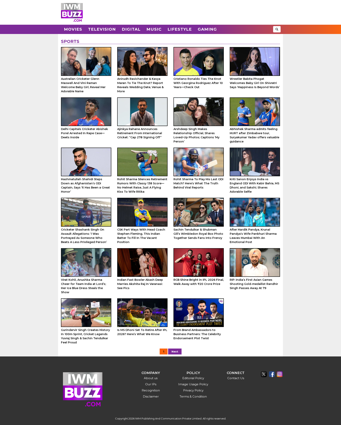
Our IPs (150, 384)
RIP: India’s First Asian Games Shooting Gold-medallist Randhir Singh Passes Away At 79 (254, 284)
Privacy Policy (193, 390)
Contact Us (235, 378)
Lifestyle (180, 29)
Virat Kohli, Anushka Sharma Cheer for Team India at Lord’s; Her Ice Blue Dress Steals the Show (83, 286)
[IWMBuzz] (72, 12)
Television (102, 29)
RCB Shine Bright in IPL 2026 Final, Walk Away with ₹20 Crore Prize (198, 282)
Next (174, 351)
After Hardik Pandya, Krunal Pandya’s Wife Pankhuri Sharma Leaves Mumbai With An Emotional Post (253, 236)
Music (154, 29)
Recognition (151, 390)
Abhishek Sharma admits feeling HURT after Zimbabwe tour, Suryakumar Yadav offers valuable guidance (254, 135)
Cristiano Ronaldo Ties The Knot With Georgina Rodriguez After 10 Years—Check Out (198, 83)
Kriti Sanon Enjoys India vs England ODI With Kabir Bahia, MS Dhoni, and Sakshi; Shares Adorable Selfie (254, 185)
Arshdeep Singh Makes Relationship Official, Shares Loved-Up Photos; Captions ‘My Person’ (196, 135)
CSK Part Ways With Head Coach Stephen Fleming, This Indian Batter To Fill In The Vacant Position (141, 236)
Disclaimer (151, 396)
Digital (131, 29)
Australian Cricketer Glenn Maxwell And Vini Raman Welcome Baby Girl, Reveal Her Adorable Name (83, 85)
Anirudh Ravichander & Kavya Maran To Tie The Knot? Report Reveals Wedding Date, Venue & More (140, 85)
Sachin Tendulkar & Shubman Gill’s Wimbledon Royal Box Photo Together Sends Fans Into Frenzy (198, 234)
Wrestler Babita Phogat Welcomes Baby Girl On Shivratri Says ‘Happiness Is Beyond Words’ (255, 83)
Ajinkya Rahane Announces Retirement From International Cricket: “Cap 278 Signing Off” (139, 133)
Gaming (207, 29)
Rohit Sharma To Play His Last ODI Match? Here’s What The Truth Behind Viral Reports (198, 183)
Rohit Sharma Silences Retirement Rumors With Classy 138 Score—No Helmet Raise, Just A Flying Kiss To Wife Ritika (142, 185)
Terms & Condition (193, 396)
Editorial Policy (193, 378)
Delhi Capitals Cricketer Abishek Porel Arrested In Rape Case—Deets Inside (84, 133)
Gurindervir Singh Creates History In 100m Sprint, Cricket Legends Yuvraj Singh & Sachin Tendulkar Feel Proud (85, 336)
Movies (73, 29)
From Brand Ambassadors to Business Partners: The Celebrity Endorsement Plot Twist (197, 334)
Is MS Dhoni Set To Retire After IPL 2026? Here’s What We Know (142, 332)
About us (150, 378)
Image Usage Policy (193, 384)
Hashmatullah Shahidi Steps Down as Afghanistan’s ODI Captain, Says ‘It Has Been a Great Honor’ (85, 185)
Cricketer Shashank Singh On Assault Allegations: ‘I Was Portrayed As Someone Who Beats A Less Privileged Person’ (84, 236)
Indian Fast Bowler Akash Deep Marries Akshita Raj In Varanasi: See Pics (140, 284)
